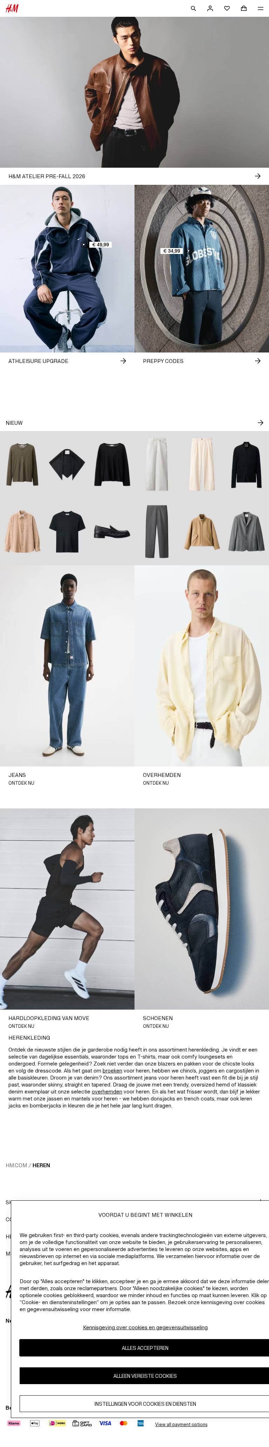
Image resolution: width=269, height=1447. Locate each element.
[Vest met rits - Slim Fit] (246, 464)
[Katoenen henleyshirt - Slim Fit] (22, 464)
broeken (112, 1071)
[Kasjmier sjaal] (67, 464)
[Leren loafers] (112, 531)
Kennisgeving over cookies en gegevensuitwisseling (145, 1327)
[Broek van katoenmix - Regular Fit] (156, 531)
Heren (41, 1165)
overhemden (107, 1092)
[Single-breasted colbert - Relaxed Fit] (246, 531)
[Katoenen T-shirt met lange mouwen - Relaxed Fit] (112, 464)
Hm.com (16, 1165)
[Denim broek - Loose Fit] (201, 464)
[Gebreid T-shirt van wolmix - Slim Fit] (67, 531)
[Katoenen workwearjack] (201, 531)
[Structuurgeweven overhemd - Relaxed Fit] (22, 531)
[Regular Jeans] (156, 464)
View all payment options (181, 1424)
